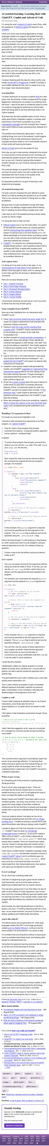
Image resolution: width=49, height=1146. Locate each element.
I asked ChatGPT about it (12, 856)
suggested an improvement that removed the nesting (25, 370)
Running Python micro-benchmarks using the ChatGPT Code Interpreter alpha (24, 1063)
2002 (26, 1136)
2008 (15, 1138)
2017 (21, 1141)
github (18, 1073)
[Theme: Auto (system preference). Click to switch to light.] (37, 1143)
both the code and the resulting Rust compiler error (22, 328)
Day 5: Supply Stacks (12, 294)
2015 (9, 1141)
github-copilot (19, 1082)
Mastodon (5, 1002)
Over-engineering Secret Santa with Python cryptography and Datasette (25, 1049)
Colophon (16, 1136)
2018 (26, 1141)
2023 (14, 1143)
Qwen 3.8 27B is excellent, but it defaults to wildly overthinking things (23, 1016)
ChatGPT (5, 29)
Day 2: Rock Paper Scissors (15, 286)
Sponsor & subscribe (14, 1125)
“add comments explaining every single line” (26, 319)
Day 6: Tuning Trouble (12, 297)
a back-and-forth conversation (32, 337)
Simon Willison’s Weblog (12, 2)
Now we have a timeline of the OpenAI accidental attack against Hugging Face (23, 1021)
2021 (43, 1141)
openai (23, 1078)
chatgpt (6, 1082)
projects (29, 1073)
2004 (38, 1136)
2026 (31, 1143)
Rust (37, 96)
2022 (9, 1143)
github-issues (32, 1086)
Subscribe (43, 2)
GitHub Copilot (22, 27)
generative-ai (37, 1078)
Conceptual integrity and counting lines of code (22, 1009)
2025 (26, 1143)
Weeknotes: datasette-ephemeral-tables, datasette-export (23, 1095)
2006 (4, 1138)
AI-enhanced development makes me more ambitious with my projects (25, 1059)
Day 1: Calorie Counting (13, 283)
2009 (21, 1138)
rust (5, 1078)
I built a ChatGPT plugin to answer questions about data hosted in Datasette (24, 1054)
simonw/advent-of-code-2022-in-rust (16, 267)
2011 (32, 1138)
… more (7, 1067)
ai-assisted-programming (13, 1086)
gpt (5, 1090)
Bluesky (12, 1002)
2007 (9, 1138)
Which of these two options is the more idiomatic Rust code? (25, 404)
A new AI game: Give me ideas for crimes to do (27, 1100)
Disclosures (6, 1136)
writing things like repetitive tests (23, 230)
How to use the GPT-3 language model (18, 1034)
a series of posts (18, 382)
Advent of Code (24, 24)
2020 (38, 1141)
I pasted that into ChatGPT (23, 359)
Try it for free (40, 8)
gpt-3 (14, 1078)
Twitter (18, 1002)
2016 (15, 1141)
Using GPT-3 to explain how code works (18, 1039)
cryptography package (11, 124)
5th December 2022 (14, 999)
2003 (32, 1136)
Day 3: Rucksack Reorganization (17, 289)
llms (32, 1082)
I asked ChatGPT (18, 423)
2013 (43, 1138)
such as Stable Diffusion (18, 928)
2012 (38, 1138)
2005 (43, 1136)
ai (38, 1073)
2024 (20, 1143)
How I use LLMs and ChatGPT (23, 1030)
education (7, 1073)
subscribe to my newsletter (33, 1002)
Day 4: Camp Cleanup (13, 291)
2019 (32, 1141)
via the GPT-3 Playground (17, 82)
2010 (26, 1138)
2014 (4, 1141)
